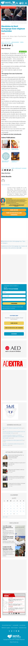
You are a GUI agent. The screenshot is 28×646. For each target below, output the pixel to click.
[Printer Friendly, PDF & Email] (23, 51)
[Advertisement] (14, 229)
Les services (22, 625)
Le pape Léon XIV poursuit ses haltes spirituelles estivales (8, 548)
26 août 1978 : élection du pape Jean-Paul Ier (12, 428)
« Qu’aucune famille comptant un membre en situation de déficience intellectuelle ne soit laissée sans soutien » (13, 437)
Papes (2, 7)
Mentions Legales (6, 627)
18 (20, 508)
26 (23, 511)
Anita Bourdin (15, 42)
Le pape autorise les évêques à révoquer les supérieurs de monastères (16, 484)
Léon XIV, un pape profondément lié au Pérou (8, 527)
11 (20, 506)
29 (10, 513)
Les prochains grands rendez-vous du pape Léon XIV (8, 538)
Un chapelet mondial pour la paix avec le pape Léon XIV (16, 463)
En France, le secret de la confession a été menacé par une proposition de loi (16, 477)
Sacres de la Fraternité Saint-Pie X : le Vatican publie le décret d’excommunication (16, 456)
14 (7, 508)
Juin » (6, 516)
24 (17, 511)
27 (4, 513)
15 (10, 508)
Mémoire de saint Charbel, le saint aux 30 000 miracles (16, 470)
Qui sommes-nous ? (7, 625)
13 (4, 508)
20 (4, 511)
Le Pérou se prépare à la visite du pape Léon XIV (13, 440)
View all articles (5, 184)
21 (7, 511)
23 (14, 511)
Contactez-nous (22, 627)
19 (23, 508)
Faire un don (14, 210)
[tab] (8, 595)
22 (10, 511)
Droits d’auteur (14, 627)
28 (7, 513)
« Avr (4, 516)
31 (17, 513)
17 (17, 508)
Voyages (13, 7)
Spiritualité (7, 7)
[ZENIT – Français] (8, 2)
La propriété (15, 625)
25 (20, 511)
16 (14, 508)
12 (23, 506)
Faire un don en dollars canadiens (14, 213)
